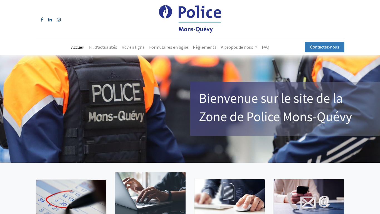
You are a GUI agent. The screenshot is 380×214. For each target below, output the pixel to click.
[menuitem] (78, 47)
